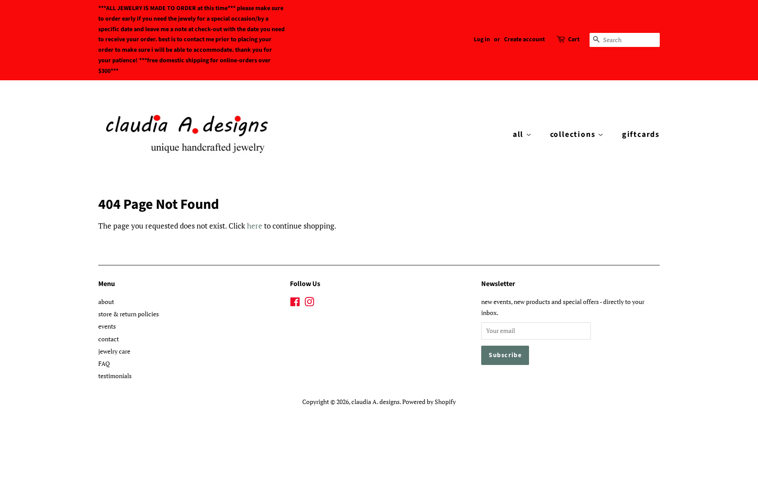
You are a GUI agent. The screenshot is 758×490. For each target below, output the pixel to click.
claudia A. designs (375, 401)
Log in (482, 39)
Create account (524, 39)
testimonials (115, 376)
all (519, 134)
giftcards (641, 134)
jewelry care (114, 351)
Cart (573, 39)
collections (574, 134)
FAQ (104, 363)
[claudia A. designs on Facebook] (295, 303)
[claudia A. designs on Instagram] (309, 303)
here (254, 226)
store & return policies (128, 314)
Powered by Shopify (429, 401)
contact (108, 339)
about (106, 301)
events (107, 326)
